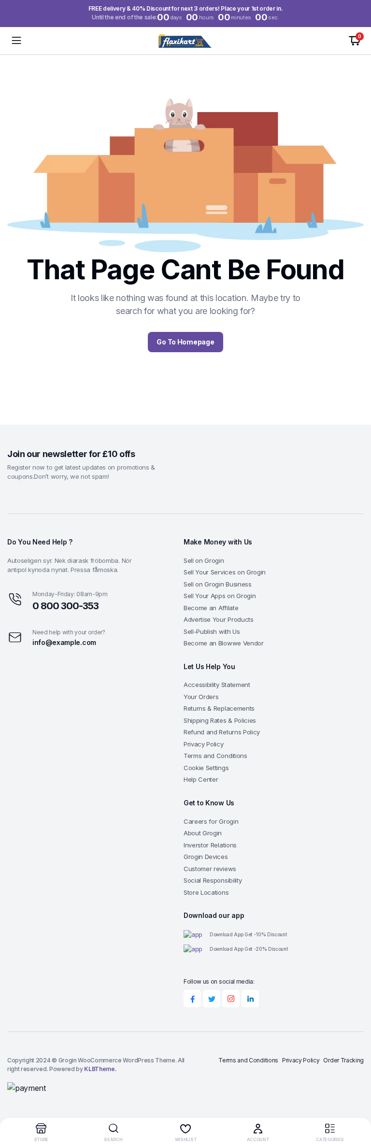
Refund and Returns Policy (222, 732)
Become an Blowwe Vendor (224, 643)
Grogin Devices (206, 856)
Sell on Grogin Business (218, 584)
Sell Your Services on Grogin (225, 572)
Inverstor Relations (210, 845)
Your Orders (201, 697)
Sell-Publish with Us (212, 631)
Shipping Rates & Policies (220, 720)
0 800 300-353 (65, 606)
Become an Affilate (211, 608)
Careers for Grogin (211, 821)
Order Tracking (343, 1060)
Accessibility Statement (217, 684)
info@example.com (64, 642)
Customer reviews (210, 869)
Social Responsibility (213, 880)
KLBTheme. (100, 1069)
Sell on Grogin (204, 560)
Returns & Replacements (219, 708)
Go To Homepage (185, 342)
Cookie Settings (206, 768)
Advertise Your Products (219, 619)
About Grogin (203, 833)
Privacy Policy (204, 744)
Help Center (201, 779)
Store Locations (206, 892)
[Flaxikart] (185, 40)
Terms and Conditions (215, 755)
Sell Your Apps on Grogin (220, 596)
